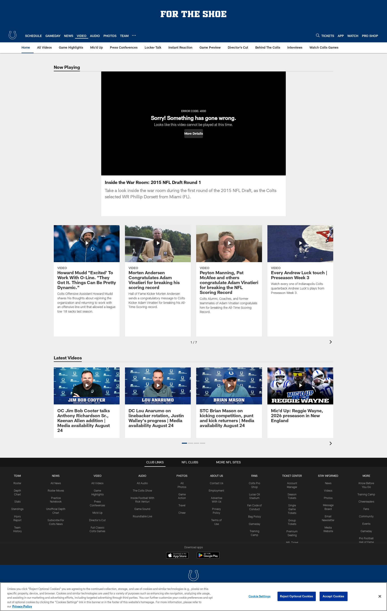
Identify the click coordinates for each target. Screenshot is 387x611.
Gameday (254, 523)
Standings (17, 508)
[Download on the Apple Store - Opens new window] (177, 556)
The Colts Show (142, 490)
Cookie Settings (260, 596)
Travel (181, 505)
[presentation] (331, 342)
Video (97, 475)
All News (56, 483)
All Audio (142, 483)
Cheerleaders (366, 501)
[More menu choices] (134, 35)
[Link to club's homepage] (12, 35)
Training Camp (366, 494)
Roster (17, 483)
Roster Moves (56, 490)
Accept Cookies (333, 596)
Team (17, 475)
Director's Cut (97, 520)
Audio (142, 475)
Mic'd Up (97, 512)
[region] (193, 596)
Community (366, 516)
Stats (17, 501)
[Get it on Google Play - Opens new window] (208, 557)
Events (366, 523)
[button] (193, 133)
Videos (328, 490)
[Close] (380, 596)
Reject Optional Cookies (296, 596)
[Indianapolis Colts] (193, 576)
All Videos (97, 483)
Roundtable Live (142, 516)
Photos (181, 475)
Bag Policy (254, 516)
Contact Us (216, 483)
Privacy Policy (22, 606)
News (56, 475)
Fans (366, 508)
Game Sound (142, 508)
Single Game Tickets (292, 509)
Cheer (182, 512)
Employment (216, 490)
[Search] (318, 35)
